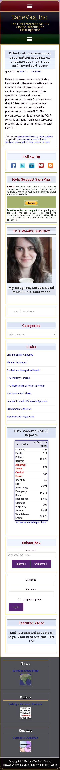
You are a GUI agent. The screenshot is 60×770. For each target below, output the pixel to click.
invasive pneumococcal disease (32, 139)
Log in (54, 764)
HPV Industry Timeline (18, 378)
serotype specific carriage (38, 142)
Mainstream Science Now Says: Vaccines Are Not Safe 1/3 (31, 637)
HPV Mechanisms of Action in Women (26, 385)
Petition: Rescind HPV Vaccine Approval (27, 401)
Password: (31, 589)
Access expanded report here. (31, 522)
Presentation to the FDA (19, 409)
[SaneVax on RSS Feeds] (48, 167)
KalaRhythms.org (40, 764)
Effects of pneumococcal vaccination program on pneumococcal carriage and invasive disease (30, 59)
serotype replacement (15, 142)
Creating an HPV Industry (20, 354)
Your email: (31, 550)
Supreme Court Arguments (20, 416)
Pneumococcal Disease (27, 137)
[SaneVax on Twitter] (20, 167)
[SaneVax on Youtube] (39, 167)
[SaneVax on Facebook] (13, 167)
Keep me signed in (33, 599)
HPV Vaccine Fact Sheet (19, 393)
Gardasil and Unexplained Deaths (23, 370)
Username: (31, 579)
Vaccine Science (45, 137)
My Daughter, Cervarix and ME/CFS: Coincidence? (31, 290)
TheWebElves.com (12, 764)
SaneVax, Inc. (30, 17)
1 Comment (35, 71)
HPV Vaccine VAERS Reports (31, 433)
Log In (16, 607)
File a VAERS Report (17, 362)
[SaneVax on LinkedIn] (29, 167)
